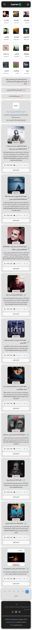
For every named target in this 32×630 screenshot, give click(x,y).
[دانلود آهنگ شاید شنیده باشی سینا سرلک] (16, 423)
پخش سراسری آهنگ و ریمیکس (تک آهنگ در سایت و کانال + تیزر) (17, 608)
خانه (17, 604)
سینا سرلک (16, 143)
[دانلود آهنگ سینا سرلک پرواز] (16, 468)
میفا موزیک (13, 622)
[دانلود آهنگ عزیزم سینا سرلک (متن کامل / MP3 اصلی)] (16, 329)
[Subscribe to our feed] (13, 612)
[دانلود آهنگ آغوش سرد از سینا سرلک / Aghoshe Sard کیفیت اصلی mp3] (16, 134)
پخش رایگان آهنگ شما (14, 96)
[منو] (27, 4)
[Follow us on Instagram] (16, 612)
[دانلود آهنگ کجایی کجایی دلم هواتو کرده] (16, 557)
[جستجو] (4, 4)
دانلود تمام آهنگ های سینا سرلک (16, 112)
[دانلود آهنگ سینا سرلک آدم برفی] (16, 512)
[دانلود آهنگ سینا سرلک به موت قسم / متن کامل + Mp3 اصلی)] (16, 375)
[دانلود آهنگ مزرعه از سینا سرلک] (16, 283)
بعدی (16, 596)
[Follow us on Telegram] (19, 612)
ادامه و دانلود (16, 170)
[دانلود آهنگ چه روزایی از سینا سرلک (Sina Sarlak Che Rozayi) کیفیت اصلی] (16, 185)
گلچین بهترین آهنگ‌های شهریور (14, 90)
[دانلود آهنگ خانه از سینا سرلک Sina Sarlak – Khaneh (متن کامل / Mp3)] (16, 235)
